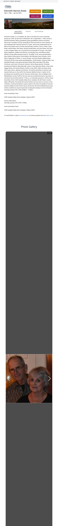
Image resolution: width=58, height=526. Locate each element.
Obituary (18, 31)
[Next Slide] (49, 378)
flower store (49, 115)
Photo (28, 31)
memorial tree (24, 115)
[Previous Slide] (8, 378)
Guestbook (39, 31)
